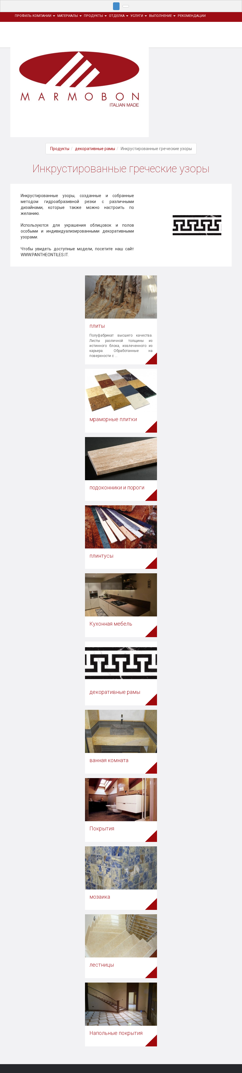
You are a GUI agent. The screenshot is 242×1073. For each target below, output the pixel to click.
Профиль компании (33, 16)
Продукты (94, 16)
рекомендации (192, 16)
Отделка (117, 16)
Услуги (137, 16)
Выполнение (161, 16)
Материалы (68, 16)
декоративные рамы (95, 148)
